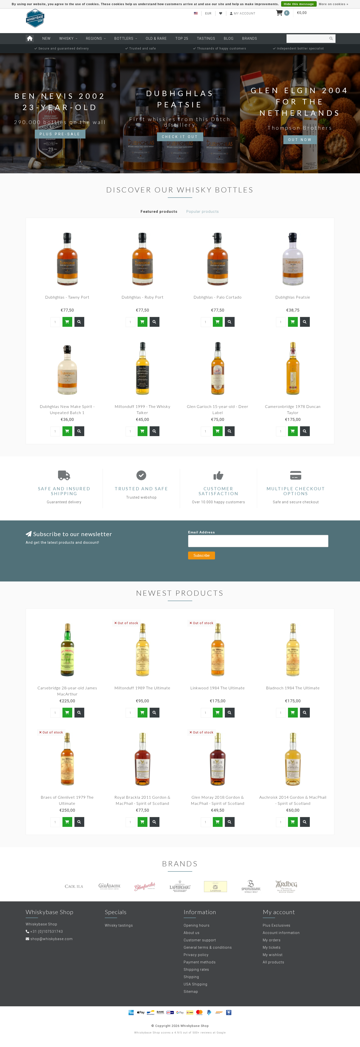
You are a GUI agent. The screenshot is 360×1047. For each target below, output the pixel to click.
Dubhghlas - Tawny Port (67, 297)
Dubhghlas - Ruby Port (142, 297)
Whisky (66, 38)
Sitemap (191, 992)
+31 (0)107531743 (46, 931)
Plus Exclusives (276, 925)
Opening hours (197, 925)
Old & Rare (156, 38)
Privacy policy (196, 955)
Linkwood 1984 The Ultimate (217, 687)
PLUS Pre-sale (60, 134)
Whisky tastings (119, 925)
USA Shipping (195, 984)
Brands (249, 38)
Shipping (191, 977)
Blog (229, 38)
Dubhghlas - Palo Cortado (217, 297)
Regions (94, 38)
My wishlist (273, 955)
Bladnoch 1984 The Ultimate (293, 687)
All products (273, 962)
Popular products (202, 211)
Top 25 (181, 38)
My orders (272, 940)
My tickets (272, 947)
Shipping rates (196, 969)
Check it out (180, 137)
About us (192, 933)
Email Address (201, 532)
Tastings (206, 38)
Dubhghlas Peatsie (292, 297)
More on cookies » (333, 4)
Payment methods (200, 962)
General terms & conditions (208, 947)
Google (221, 1032)
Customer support (200, 940)
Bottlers (123, 38)
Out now (300, 140)
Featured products (159, 211)
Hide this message (299, 4)
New (46, 38)
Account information (281, 933)
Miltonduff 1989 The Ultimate (142, 687)
